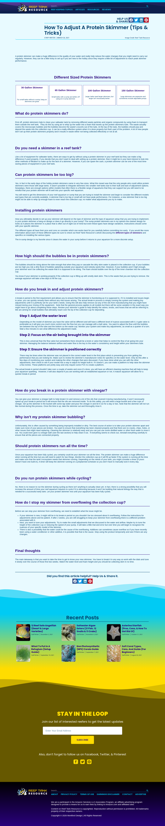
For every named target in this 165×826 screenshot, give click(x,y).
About (54, 794)
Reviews (106, 9)
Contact (127, 794)
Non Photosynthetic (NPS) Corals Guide (88, 648)
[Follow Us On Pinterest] (89, 762)
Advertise (140, 794)
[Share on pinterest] (146, 20)
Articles (80, 9)
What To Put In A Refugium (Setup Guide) (41, 649)
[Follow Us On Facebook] (76, 762)
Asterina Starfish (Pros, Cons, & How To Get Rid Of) (134, 628)
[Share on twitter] (136, 20)
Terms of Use (87, 794)
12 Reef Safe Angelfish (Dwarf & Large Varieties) (43, 628)
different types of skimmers (129, 233)
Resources (93, 9)
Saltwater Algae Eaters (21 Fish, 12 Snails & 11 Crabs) (87, 628)
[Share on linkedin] (141, 20)
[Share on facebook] (131, 20)
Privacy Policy (69, 794)
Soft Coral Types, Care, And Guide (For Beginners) (134, 649)
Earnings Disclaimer (108, 794)
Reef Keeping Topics (62, 9)
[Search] (147, 6)
